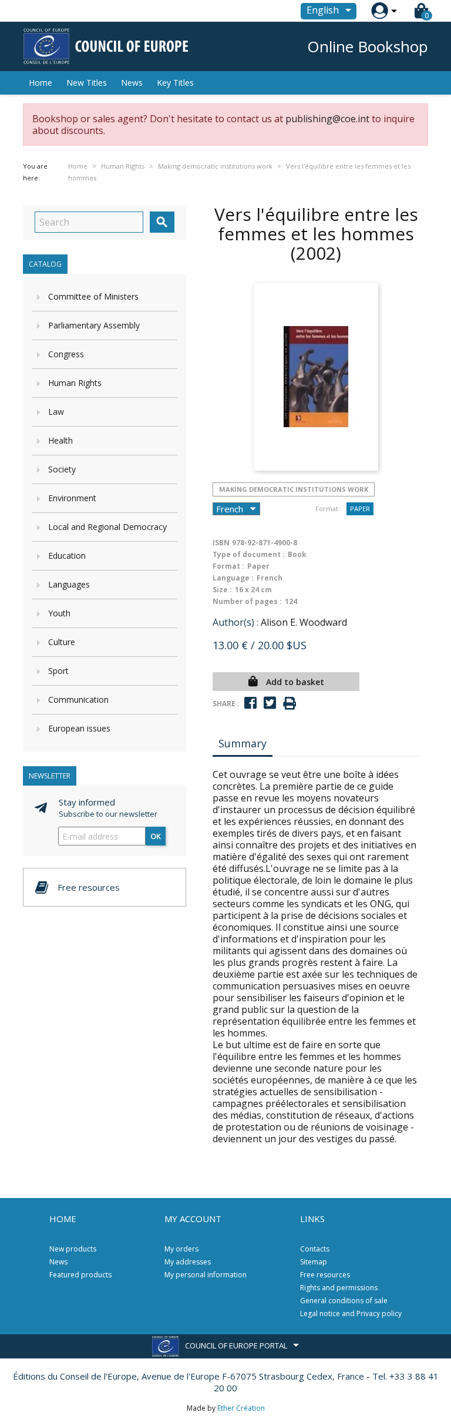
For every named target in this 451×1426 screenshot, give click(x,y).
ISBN (221, 543)
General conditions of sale (344, 1301)
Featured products (80, 1275)
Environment (72, 498)
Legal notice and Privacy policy (351, 1313)
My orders (181, 1249)
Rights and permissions (339, 1288)
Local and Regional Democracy (107, 526)
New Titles (86, 82)
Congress (66, 354)
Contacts (314, 1249)
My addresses (187, 1262)
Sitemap (313, 1262)
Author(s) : (235, 622)
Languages (69, 584)
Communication (78, 699)
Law (56, 411)
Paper (360, 508)
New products (72, 1249)
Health (60, 440)
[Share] (250, 703)
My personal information (205, 1275)
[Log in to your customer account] (379, 10)
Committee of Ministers (93, 296)
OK (155, 836)
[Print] (289, 703)
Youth (59, 613)
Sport (58, 670)
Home (40, 82)
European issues (79, 728)
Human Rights (75, 382)
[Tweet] (270, 703)
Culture (61, 641)
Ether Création (241, 1408)
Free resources (325, 1275)
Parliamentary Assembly (94, 325)
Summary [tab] (242, 743)
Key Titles (175, 82)
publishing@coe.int (327, 118)
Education (67, 555)
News (132, 82)
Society (62, 469)
